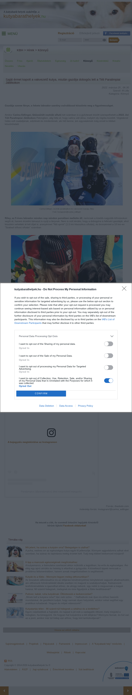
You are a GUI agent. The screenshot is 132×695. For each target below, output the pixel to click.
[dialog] (66, 347)
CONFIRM (41, 393)
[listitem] (66, 336)
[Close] (125, 289)
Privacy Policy (85, 405)
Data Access (66, 405)
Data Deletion (46, 405)
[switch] (108, 343)
